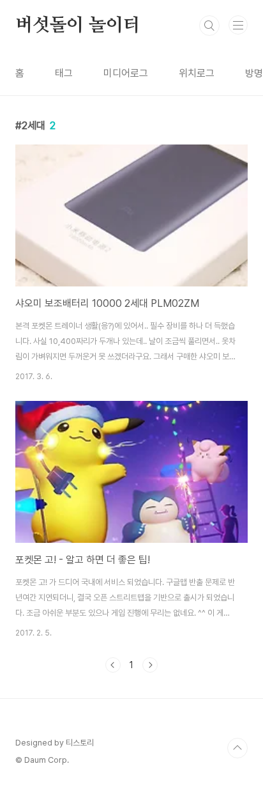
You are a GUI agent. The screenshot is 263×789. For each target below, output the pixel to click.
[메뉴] (238, 25)
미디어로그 (125, 73)
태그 (64, 73)
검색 (209, 25)
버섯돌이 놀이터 (77, 26)
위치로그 (196, 73)
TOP (237, 748)
